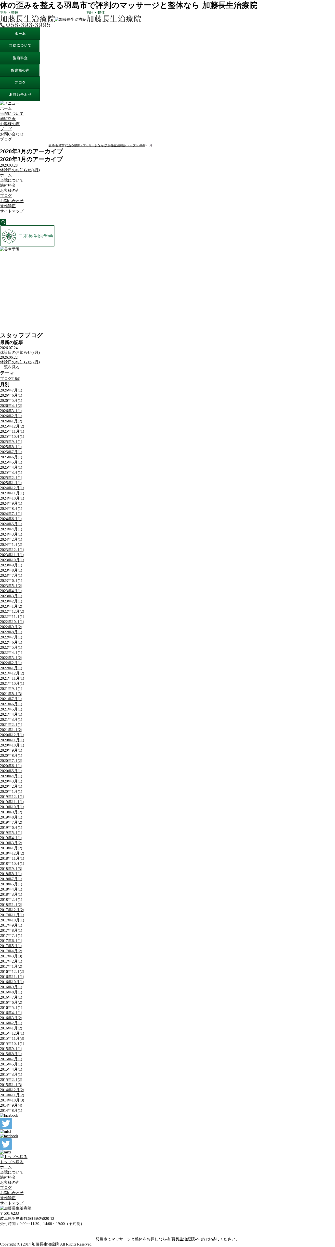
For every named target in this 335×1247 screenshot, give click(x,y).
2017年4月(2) (11, 951)
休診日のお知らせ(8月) (20, 352)
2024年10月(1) (12, 498)
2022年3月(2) (11, 658)
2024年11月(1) (12, 493)
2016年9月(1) (11, 987)
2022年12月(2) (12, 611)
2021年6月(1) (11, 704)
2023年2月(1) (11, 601)
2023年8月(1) (11, 570)
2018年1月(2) (11, 905)
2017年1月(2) (11, 966)
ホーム (6, 108)
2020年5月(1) (11, 771)
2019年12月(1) (12, 797)
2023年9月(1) (11, 565)
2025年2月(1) (11, 478)
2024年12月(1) (12, 488)
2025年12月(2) (12, 426)
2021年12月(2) (12, 673)
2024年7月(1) (11, 514)
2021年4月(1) (11, 714)
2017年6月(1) (11, 941)
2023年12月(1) (12, 550)
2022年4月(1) (11, 652)
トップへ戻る (12, 1162)
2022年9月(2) (11, 627)
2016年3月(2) (11, 1018)
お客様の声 (10, 124)
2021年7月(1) (11, 699)
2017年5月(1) (11, 946)
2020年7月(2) (11, 760)
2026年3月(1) (11, 411)
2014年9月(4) (11, 1105)
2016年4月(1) (11, 1013)
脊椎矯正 (8, 206)
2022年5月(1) (11, 647)
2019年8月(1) (11, 817)
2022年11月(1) (12, 616)
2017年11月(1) (12, 915)
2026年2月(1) (11, 416)
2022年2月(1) (11, 663)
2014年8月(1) (11, 1110)
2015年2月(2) (11, 1079)
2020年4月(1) (11, 776)
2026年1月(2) (11, 421)
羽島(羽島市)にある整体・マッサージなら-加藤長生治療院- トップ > (94, 145)
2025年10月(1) (12, 436)
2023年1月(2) (11, 606)
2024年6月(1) (11, 519)
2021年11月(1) (12, 678)
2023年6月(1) (11, 580)
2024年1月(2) (11, 544)
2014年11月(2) (12, 1095)
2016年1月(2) (11, 1028)
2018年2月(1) (11, 899)
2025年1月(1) (11, 483)
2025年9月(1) (11, 442)
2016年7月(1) (11, 997)
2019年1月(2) (11, 848)
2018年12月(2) (12, 853)
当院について (12, 113)
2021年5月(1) (11, 709)
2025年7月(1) (11, 452)
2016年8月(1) (11, 992)
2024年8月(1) (11, 508)
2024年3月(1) (11, 534)
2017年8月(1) (11, 930)
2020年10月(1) (12, 745)
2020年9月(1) (11, 750)
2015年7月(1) (11, 1059)
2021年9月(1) (11, 688)
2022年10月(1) (12, 622)
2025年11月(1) (12, 431)
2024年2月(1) (11, 539)
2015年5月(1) (11, 1064)
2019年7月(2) (11, 822)
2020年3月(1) (11, 781)
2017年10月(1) (12, 920)
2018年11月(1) (12, 858)
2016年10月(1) (12, 982)
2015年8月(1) (11, 1054)
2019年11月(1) (12, 802)
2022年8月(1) (11, 632)
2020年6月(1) (11, 766)
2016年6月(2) (11, 1002)
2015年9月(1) (11, 1049)
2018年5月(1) (11, 884)
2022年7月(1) (11, 637)
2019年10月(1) (12, 807)
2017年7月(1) (11, 935)
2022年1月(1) (11, 668)
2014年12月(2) (12, 1090)
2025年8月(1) (11, 447)
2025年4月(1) (11, 467)
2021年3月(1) (11, 719)
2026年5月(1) (11, 400)
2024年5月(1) (11, 524)
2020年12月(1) (12, 735)
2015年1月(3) (11, 1085)
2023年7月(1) (11, 575)
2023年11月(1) (12, 555)
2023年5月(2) (11, 586)
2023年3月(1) (11, 596)
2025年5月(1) (11, 462)
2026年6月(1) (11, 395)
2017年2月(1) (11, 961)
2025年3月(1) (11, 472)
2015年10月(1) (12, 1043)
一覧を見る (10, 367)
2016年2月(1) (11, 1023)
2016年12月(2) (12, 971)
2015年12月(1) (12, 1033)
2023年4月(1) (11, 591)
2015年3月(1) (11, 1074)
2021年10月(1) (12, 683)
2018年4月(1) (11, 889)
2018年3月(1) (11, 894)
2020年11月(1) (12, 740)
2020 (142, 145)
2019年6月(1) (11, 827)
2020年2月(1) (11, 786)
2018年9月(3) (11, 869)
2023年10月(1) (12, 560)
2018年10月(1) (12, 863)
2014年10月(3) (12, 1100)
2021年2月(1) (11, 724)
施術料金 (8, 119)
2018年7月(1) (11, 879)
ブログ (6, 129)
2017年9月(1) (11, 925)
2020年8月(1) (11, 755)
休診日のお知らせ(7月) (20, 362)
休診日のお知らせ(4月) (20, 170)
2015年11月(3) (12, 1038)
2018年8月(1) (11, 874)
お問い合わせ (12, 134)
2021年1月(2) (11, 730)
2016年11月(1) (12, 977)
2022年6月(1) (11, 642)
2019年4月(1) (11, 838)
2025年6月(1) (11, 457)
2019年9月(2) (11, 812)
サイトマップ (12, 211)
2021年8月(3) (11, 694)
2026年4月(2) (11, 405)
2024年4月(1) (11, 529)
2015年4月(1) (11, 1069)
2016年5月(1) (11, 1007)
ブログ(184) (10, 379)
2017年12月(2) (12, 910)
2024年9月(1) (11, 503)
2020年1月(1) (11, 791)
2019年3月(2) (11, 843)
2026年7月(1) (11, 390)
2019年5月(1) (11, 833)
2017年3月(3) (11, 956)
